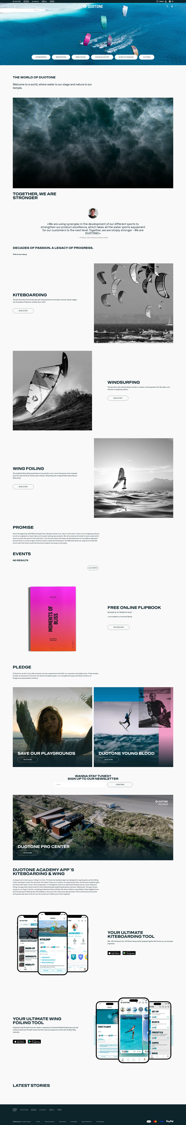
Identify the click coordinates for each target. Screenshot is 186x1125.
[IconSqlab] (44, 1)
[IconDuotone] (17, 1)
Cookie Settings (100, 1121)
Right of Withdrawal (87, 1121)
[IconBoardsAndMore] (15, 1109)
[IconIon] (26, 1)
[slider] (84, 186)
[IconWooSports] (52, 1)
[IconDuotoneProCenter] (161, 802)
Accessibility (74, 1121)
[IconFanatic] (35, 1)
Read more (28, 759)
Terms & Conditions (49, 1121)
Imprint (38, 1121)
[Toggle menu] (15, 6)
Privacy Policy (62, 1121)
